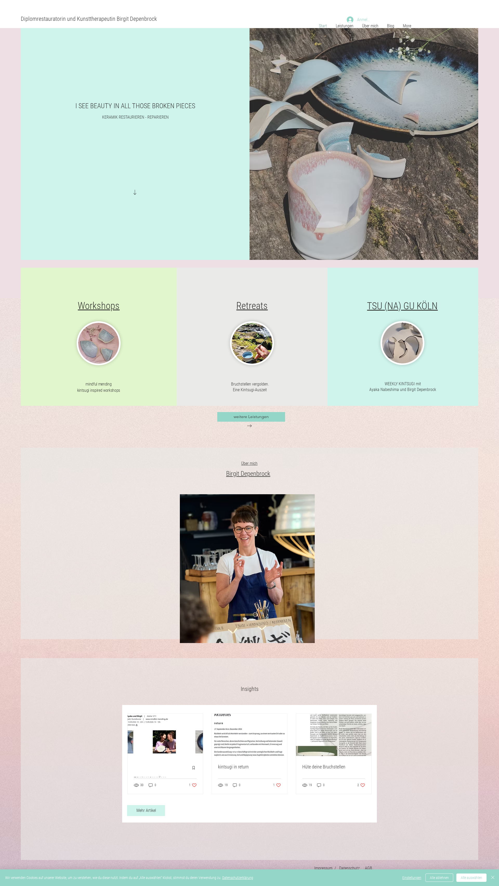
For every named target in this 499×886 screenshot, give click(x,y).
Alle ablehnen (439, 878)
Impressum (323, 868)
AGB (368, 868)
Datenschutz (349, 868)
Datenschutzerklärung (237, 878)
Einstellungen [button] (411, 878)
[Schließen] (493, 878)
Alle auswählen (471, 878)
